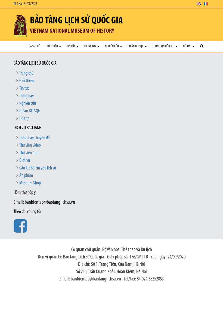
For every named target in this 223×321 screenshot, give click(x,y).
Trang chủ (33, 46)
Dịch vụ (24, 160)
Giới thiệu (52, 46)
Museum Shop (30, 183)
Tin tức (71, 46)
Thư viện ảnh (28, 153)
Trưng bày (90, 46)
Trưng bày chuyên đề (34, 138)
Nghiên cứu (112, 46)
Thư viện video (30, 145)
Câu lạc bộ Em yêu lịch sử (37, 168)
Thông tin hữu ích (163, 46)
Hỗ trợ (187, 46)
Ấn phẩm (26, 175)
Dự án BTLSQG (136, 46)
